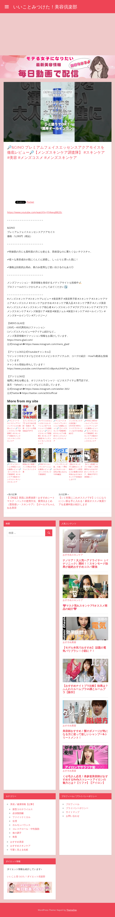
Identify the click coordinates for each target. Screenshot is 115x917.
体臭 (14, 836)
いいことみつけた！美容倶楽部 (45, 7)
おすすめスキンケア (20, 845)
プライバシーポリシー (77, 808)
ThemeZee (71, 910)
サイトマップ (72, 812)
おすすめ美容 (17, 841)
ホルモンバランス (21, 824)
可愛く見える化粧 (19, 849)
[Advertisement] (57, 34)
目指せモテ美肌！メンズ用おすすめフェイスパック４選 (29, 468)
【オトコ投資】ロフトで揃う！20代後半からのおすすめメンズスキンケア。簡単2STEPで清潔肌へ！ (91, 470)
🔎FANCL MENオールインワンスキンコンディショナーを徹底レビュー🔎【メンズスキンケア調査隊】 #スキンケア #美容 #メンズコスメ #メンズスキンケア (91, 430)
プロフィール (72, 804)
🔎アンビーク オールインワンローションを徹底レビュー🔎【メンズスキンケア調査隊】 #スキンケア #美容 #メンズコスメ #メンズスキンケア (60, 430)
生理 (14, 821)
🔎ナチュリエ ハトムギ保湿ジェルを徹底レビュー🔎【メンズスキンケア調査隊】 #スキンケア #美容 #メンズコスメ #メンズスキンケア (14, 473)
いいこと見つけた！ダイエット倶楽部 (26, 876)
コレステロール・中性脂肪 (25, 828)
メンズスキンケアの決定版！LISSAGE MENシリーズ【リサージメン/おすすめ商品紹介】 (76, 427)
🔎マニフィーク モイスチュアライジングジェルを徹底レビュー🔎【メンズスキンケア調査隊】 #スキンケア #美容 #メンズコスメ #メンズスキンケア (14, 430)
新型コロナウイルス (22, 809)
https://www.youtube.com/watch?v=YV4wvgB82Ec (34, 212)
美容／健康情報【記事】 (22, 804)
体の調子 (16, 832)
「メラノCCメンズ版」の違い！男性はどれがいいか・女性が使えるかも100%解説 (60, 469)
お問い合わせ (72, 815)
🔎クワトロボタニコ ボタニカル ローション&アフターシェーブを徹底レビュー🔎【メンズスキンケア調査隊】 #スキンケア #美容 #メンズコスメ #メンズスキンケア (45, 432)
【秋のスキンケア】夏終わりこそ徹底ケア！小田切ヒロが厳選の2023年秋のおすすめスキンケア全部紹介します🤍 (76, 472)
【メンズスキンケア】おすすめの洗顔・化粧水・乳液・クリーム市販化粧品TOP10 (29, 425)
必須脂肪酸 (18, 813)
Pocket (30, 202)
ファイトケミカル (21, 817)
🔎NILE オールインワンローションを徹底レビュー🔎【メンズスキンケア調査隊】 (45, 469)
